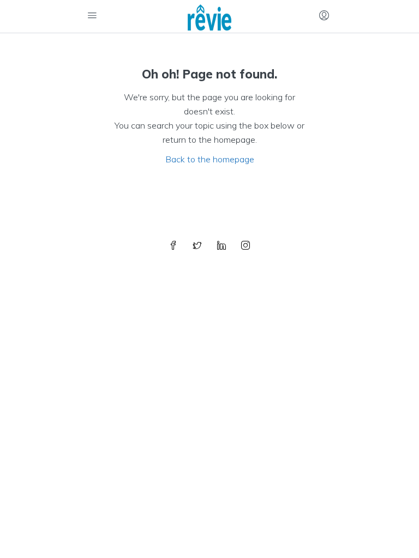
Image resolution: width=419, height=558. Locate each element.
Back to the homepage (209, 159)
